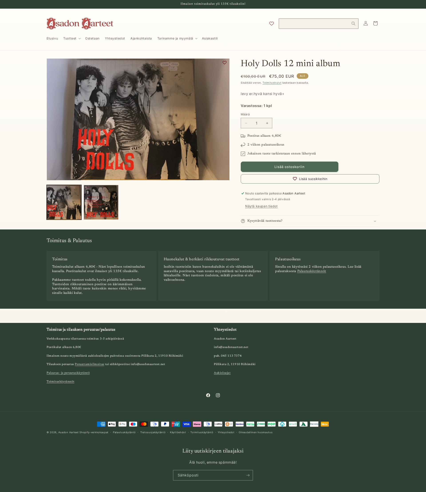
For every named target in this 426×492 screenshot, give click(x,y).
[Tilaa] (248, 475)
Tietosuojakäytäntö (153, 432)
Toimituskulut (271, 82)
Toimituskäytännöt (60, 381)
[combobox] (318, 24)
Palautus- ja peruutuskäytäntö (68, 372)
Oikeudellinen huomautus (255, 432)
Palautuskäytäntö (124, 432)
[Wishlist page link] (271, 23)
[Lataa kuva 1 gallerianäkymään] (64, 202)
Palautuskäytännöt (311, 271)
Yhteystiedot (226, 432)
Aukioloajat (222, 372)
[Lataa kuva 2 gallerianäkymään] (101, 202)
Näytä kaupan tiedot (261, 206)
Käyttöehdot (178, 432)
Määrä (245, 114)
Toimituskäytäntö (201, 432)
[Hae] (353, 23)
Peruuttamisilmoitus (89, 364)
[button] (72, 38)
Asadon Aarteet (68, 432)
